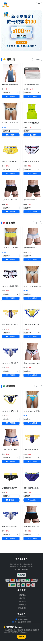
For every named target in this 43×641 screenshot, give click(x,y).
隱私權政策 (22, 608)
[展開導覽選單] (39, 4)
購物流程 (22, 598)
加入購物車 (12, 96)
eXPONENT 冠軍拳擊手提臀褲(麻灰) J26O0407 (18, 363)
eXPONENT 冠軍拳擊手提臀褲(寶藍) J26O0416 (18, 324)
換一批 (38, 59)
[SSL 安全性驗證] (21, 575)
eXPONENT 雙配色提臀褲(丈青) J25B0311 (16, 411)
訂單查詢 (22, 595)
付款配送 (22, 601)
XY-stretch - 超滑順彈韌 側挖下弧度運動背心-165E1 (19, 84)
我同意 (21, 636)
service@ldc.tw (23, 619)
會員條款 (22, 605)
